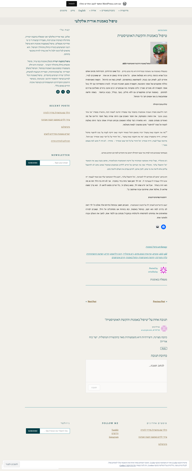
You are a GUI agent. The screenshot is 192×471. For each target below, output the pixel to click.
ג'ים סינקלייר (128, 253)
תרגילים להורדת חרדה (60, 140)
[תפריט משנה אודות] (89, 10)
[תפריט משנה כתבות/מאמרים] (100, 10)
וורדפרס (115, 433)
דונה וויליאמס (116, 253)
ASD (161, 253)
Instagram (113, 436)
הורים (106, 253)
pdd (165, 253)
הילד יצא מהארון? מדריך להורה (56, 112)
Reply (164, 348)
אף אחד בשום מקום (143, 253)
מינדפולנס (65, 126)
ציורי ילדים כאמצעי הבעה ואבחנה (55, 119)
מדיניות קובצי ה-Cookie (128, 465)
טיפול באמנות (132, 257)
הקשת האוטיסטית (146, 257)
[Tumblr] (68, 92)
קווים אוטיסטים (118, 257)
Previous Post (159, 301)
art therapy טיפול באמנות (156, 246)
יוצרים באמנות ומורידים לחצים (57, 133)
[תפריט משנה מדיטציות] (119, 10)
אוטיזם (155, 253)
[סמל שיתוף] (63, 92)
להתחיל (72, 4)
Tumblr (115, 429)
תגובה (94, 387)
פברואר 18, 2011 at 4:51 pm (150, 330)
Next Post (92, 301)
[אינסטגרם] (58, 92)
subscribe (33, 163)
